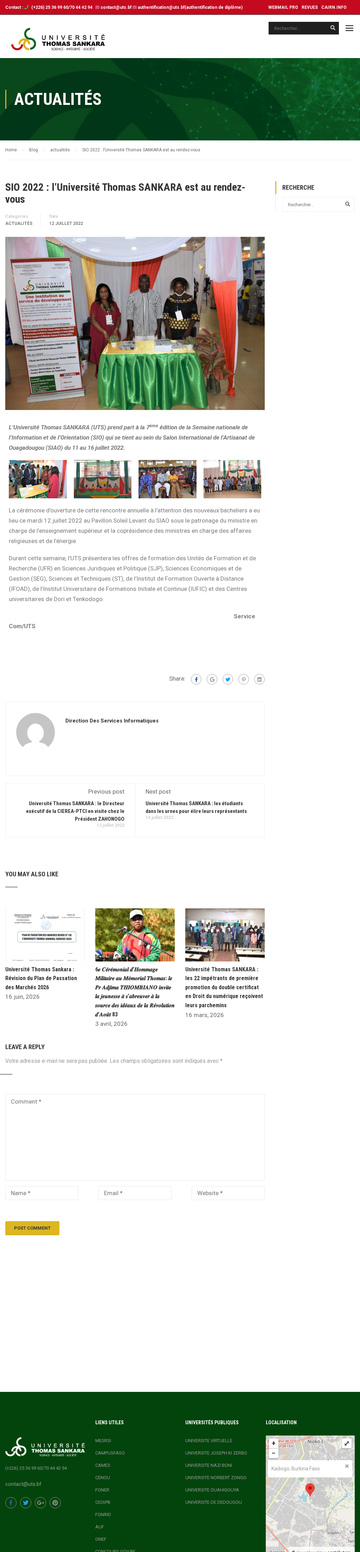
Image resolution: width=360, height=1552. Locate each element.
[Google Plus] (212, 679)
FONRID (103, 1514)
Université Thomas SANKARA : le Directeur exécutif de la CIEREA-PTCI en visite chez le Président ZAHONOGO (75, 811)
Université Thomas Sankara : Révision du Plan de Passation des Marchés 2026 (41, 978)
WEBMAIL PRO (283, 7)
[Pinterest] (243, 679)
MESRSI (103, 1440)
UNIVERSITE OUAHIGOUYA (212, 1490)
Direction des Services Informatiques (112, 721)
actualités (18, 223)
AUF (99, 1526)
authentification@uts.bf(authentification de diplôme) (190, 7)
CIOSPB (102, 1502)
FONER (102, 1490)
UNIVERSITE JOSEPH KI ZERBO (216, 1453)
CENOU (102, 1477)
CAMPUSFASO (110, 1453)
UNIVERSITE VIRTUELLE (208, 1440)
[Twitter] (228, 679)
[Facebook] (196, 679)
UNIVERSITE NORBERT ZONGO (215, 1477)
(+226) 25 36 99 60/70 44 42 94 (62, 7)
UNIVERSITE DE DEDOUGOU (213, 1502)
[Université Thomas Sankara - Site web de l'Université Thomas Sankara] (58, 39)
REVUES (310, 7)
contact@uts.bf (116, 7)
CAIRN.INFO (334, 7)
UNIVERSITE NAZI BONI (208, 1465)
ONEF (101, 1539)
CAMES (102, 1465)
